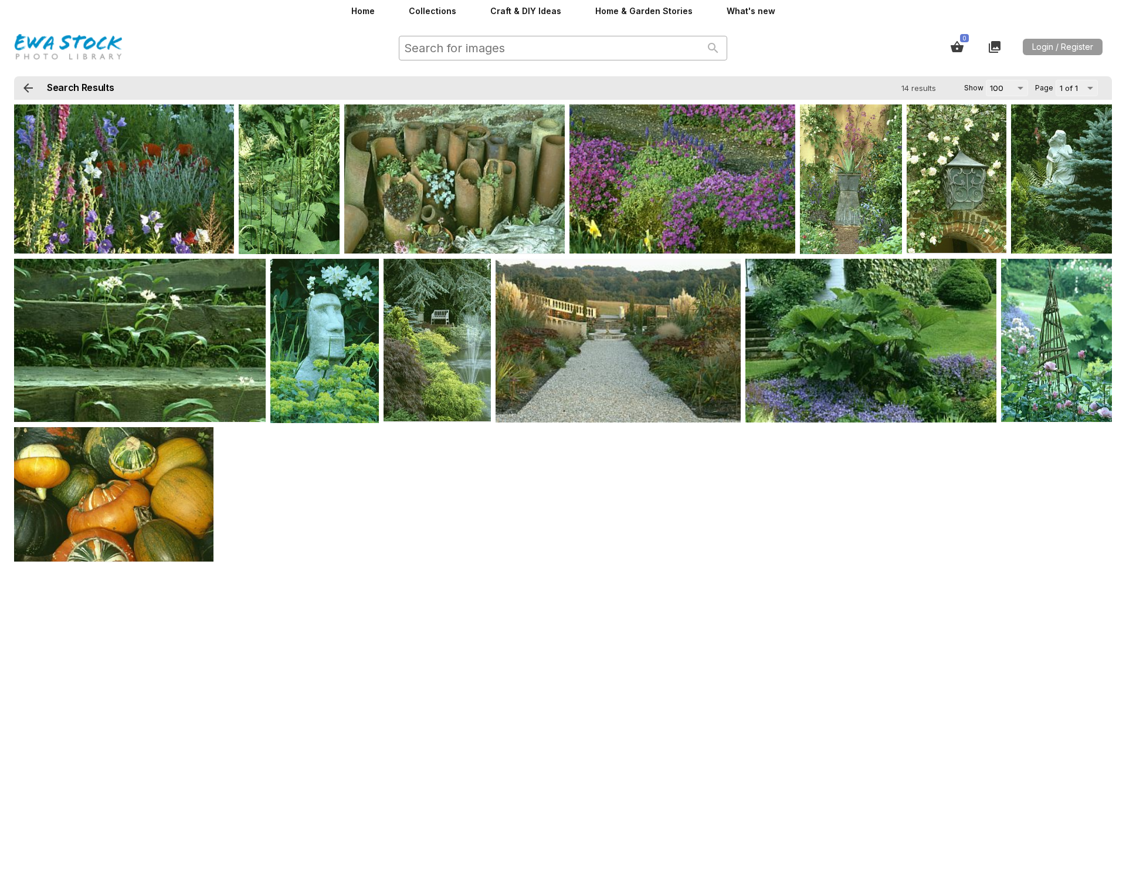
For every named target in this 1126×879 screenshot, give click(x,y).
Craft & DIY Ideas (525, 11)
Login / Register (1062, 47)
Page (1044, 87)
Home (363, 11)
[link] (124, 179)
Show (973, 87)
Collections (432, 11)
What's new (751, 11)
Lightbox (994, 47)
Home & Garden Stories (644, 11)
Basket (957, 47)
